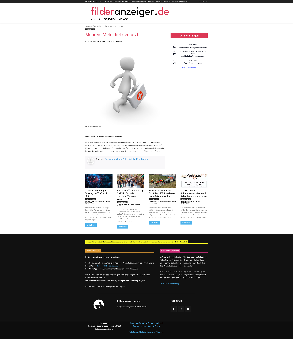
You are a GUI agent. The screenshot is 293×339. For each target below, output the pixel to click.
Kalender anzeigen (189, 68)
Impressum (104, 323)
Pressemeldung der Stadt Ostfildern (129, 204)
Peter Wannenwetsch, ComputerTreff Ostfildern (97, 201)
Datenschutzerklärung (104, 329)
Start (87, 26)
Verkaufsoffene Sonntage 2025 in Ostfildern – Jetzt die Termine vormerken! (130, 194)
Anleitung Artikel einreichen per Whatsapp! (146, 332)
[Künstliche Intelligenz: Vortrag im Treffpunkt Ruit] (99, 181)
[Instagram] (203, 1)
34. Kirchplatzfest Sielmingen (192, 56)
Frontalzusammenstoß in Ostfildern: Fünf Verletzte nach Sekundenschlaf (162, 193)
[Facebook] (200, 1)
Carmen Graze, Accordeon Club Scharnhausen (190, 201)
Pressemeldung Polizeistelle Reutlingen (108, 41)
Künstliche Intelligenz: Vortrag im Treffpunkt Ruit (97, 193)
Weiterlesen (91, 225)
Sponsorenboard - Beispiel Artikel (146, 326)
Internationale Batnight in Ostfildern (193, 47)
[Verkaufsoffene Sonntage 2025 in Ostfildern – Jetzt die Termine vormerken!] (130, 181)
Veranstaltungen (189, 35)
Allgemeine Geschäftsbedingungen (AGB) (104, 326)
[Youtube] (206, 1)
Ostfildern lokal (96, 26)
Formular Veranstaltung (169, 284)
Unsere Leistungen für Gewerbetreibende (147, 323)
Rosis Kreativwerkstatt (193, 63)
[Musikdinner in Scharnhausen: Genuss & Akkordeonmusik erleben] (194, 181)
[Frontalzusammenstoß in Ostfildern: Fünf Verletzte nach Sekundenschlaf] (162, 181)
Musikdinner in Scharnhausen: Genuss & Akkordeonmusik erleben (193, 193)
